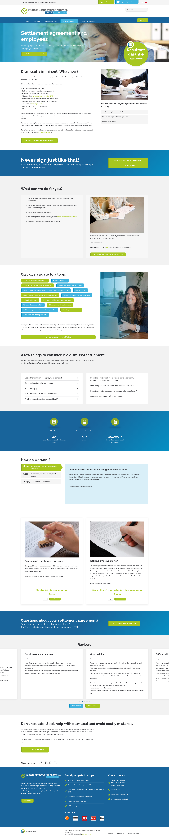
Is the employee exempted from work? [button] (41, 394)
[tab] (79, 701)
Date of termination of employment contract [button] (43, 378)
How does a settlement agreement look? (57, 300)
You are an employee (69, 21)
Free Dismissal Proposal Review (41, 140)
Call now (143, 20)
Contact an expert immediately (33, 54)
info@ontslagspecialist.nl (119, 794)
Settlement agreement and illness (70, 285)
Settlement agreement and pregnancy (77, 295)
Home (27, 21)
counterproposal (36, 104)
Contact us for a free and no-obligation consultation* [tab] (44, 467)
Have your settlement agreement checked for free (128, 162)
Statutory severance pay (71, 310)
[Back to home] (45, 11)
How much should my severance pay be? (37, 285)
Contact (110, 833)
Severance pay (80, 290)
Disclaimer (120, 833)
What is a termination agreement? (34, 315)
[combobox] (136, 10)
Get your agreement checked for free (58, 337)
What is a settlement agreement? (34, 280)
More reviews (76, 706)
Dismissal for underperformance (60, 305)
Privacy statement (134, 833)
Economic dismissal (59, 280)
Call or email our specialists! (124, 623)
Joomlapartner (86, 834)
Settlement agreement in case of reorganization (39, 310)
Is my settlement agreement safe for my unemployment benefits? (45, 290)
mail (107, 247)
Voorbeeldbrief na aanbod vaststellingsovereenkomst (117, 590)
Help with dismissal (29, 300)
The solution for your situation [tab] (42, 481)
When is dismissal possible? (32, 305)
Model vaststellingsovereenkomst (52, 590)
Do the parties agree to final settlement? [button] (107, 396)
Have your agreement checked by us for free (108, 254)
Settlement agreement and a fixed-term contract (40, 295)
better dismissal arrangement (67, 217)
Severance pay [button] (31, 388)
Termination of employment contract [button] (40, 383)
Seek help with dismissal (35, 750)
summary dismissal (44, 132)
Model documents (50, 21)
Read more (27, 800)
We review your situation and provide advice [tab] (44, 475)
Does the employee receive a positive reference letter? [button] (113, 391)
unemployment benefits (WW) (43, 96)
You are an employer (88, 21)
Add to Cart (56, 599)
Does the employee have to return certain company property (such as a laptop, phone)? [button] (112, 379)
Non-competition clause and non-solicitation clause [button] (112, 386)
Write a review (92, 706)
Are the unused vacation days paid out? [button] (41, 399)
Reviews (37, 21)
